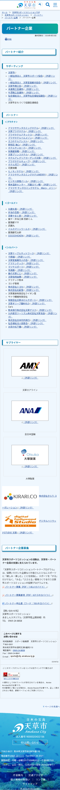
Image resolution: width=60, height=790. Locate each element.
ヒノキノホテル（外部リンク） (24, 171)
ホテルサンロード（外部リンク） (25, 148)
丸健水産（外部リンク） (20, 209)
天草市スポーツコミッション (17, 15)
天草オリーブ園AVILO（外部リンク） (27, 303)
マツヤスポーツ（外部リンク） (24, 267)
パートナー (38, 15)
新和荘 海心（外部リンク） (22, 145)
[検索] (48, 4)
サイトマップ (30, 784)
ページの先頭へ (52, 707)
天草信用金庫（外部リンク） (23, 277)
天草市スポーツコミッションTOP (26, 12)
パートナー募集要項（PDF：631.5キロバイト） (28, 595)
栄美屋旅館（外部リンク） (22, 151)
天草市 (11, 72)
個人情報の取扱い (20, 779)
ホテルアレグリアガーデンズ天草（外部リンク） (32, 158)
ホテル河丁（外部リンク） (22, 164)
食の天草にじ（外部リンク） (23, 273)
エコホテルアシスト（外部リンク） (26, 141)
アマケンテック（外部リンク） (24, 263)
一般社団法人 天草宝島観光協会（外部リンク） (32, 82)
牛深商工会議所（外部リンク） (24, 92)
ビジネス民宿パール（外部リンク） (26, 181)
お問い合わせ (31, 742)
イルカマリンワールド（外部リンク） (27, 229)
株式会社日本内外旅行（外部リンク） (27, 320)
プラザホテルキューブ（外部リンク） (27, 161)
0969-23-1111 (17, 756)
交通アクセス (35, 775)
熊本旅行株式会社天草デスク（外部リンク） (30, 310)
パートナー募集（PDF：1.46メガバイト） (25, 587)
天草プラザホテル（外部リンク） (25, 131)
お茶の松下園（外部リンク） (23, 327)
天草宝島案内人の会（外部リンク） (26, 260)
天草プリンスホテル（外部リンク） (26, 154)
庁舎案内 (18, 775)
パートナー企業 (11, 18)
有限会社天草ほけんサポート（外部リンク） (30, 300)
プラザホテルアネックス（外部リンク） (28, 135)
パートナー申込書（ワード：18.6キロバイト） (28, 603)
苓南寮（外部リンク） (19, 270)
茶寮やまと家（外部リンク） (23, 216)
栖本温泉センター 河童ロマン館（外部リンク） (32, 184)
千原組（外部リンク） (19, 257)
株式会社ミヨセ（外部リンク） (24, 287)
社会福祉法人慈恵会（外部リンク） (26, 323)
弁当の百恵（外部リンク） (22, 212)
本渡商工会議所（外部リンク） (24, 89)
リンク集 (41, 779)
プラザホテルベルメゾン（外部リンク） (28, 138)
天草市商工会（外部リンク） (23, 86)
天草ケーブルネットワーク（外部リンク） (29, 253)
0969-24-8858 (19, 650)
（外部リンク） (30, 378)
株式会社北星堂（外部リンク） (24, 290)
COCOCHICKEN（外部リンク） (24, 236)
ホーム (4, 12)
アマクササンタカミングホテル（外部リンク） (31, 128)
